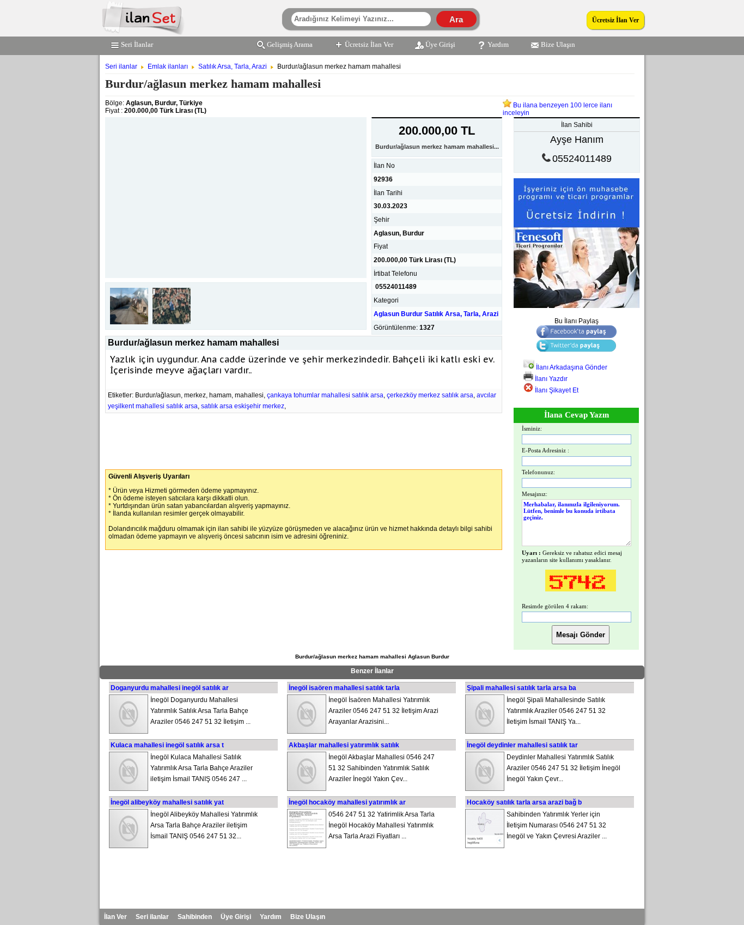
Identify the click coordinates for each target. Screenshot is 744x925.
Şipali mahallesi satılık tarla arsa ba (521, 688)
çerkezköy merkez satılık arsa (430, 395)
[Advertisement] (236, 193)
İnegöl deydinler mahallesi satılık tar (522, 745)
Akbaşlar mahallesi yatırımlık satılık (344, 745)
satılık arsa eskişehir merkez (242, 406)
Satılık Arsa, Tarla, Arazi (232, 66)
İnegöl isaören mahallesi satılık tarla (344, 688)
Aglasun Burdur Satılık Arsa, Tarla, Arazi (436, 314)
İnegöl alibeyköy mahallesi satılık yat (167, 802)
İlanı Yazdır (550, 379)
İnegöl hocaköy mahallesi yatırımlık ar (347, 802)
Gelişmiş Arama (290, 44)
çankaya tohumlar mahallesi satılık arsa (325, 395)
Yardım (498, 44)
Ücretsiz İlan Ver (615, 20)
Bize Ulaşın (558, 44)
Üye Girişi (440, 44)
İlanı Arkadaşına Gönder (570, 367)
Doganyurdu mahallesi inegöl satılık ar (170, 688)
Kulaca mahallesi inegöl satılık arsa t (167, 745)
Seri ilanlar (121, 66)
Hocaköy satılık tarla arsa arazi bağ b (524, 802)
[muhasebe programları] (576, 306)
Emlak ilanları (168, 66)
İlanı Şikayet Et (555, 390)
